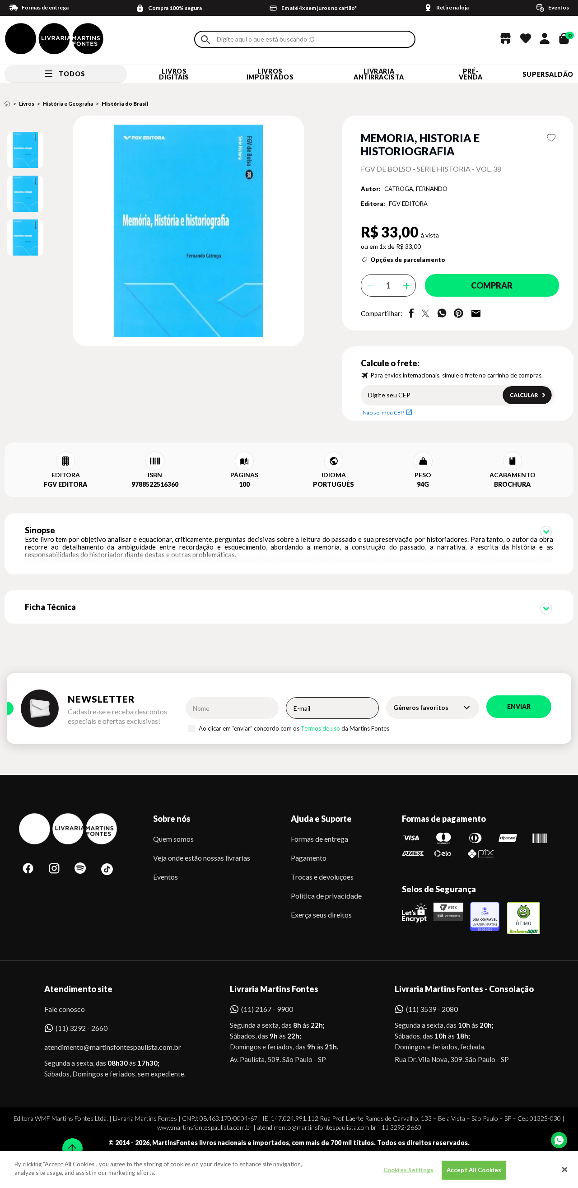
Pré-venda (471, 74)
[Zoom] (25, 150)
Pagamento (308, 857)
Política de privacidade (326, 895)
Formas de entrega (319, 838)
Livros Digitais (174, 74)
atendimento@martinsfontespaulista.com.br (104, 1047)
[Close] (564, 1169)
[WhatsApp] (559, 1140)
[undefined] (156, 232)
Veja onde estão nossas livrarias (201, 857)
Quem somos (173, 838)
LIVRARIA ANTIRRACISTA (379, 74)
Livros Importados (270, 74)
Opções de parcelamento (407, 259)
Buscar (205, 39)
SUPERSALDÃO (547, 74)
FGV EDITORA (408, 203)
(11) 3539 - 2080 (432, 1009)
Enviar (519, 706)
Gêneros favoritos (420, 707)
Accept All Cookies (474, 1170)
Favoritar (551, 137)
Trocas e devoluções (322, 876)
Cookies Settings (408, 1170)
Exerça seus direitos (321, 914)
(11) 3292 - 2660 (81, 1028)
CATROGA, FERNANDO (415, 188)
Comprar (492, 285)
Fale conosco (64, 1009)
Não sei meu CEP (383, 412)
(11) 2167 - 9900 (267, 1009)
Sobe (69, 1142)
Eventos (165, 876)
